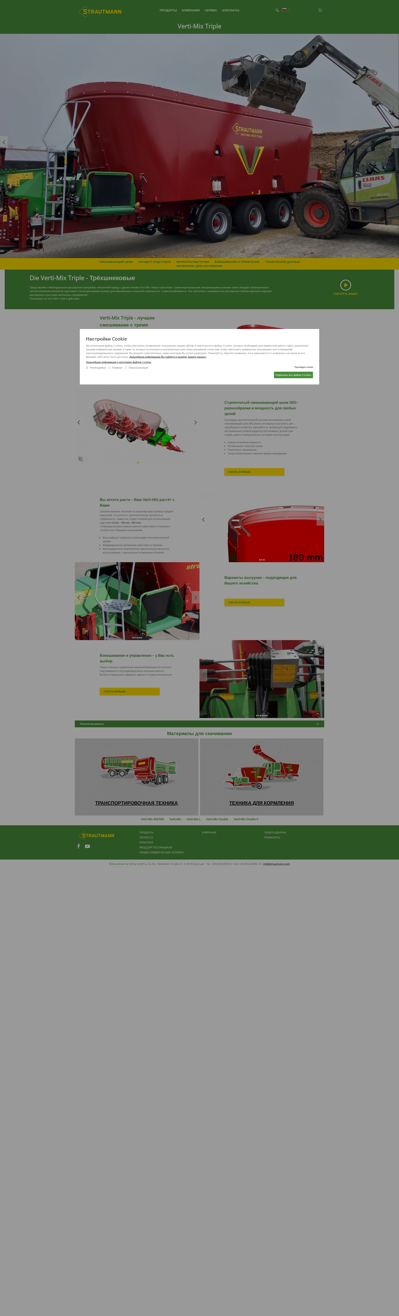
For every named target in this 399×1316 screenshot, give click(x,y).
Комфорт (117, 367)
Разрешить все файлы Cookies (293, 375)
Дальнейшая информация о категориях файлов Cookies (118, 362)
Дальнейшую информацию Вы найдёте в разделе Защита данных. (167, 357)
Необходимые (98, 367)
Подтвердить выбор (303, 367)
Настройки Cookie (106, 339)
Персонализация (138, 367)
